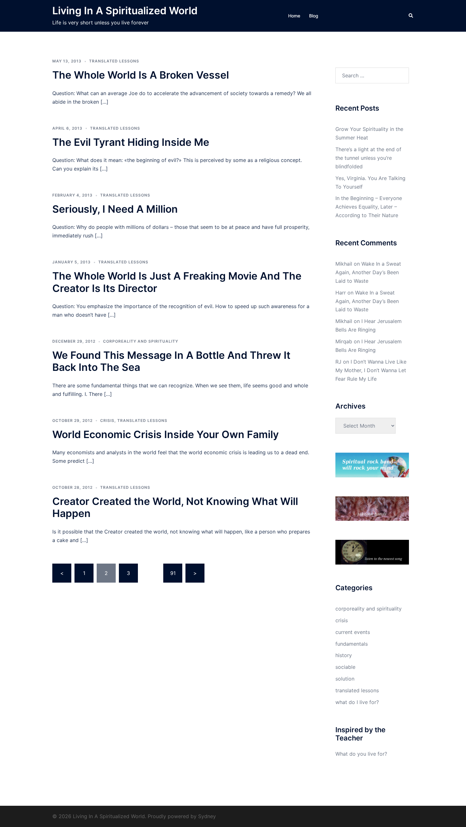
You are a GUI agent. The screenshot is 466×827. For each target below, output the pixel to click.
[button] (411, 15)
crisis (107, 420)
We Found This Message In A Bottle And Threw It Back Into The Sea (171, 361)
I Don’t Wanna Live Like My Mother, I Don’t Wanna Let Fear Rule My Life (370, 370)
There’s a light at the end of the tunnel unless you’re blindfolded (368, 158)
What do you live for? (361, 754)
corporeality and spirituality (140, 341)
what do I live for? (357, 702)
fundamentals (351, 644)
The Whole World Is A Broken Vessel (140, 75)
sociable (345, 667)
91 (173, 573)
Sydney (207, 816)
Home (294, 15)
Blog (313, 15)
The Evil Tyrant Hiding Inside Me (130, 142)
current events (352, 632)
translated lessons (114, 61)
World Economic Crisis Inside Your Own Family (165, 434)
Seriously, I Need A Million (115, 209)
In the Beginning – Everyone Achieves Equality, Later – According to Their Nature (368, 206)
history (343, 655)
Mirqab (343, 341)
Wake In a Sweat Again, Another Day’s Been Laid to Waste (368, 272)
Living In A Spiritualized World (124, 10)
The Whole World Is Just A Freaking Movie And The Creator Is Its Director (176, 282)
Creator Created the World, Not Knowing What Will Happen (175, 507)
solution (344, 678)
